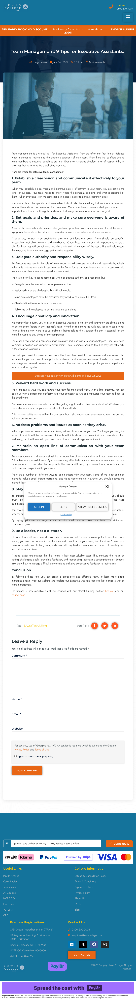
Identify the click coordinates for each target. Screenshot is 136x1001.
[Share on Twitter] (104, 625)
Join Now (122, 843)
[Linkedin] (72, 944)
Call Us (121, 5)
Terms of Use (42, 749)
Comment (19, 655)
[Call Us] (111, 6)
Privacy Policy (21, 749)
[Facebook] (94, 944)
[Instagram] (105, 944)
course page (18, 595)
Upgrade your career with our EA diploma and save (68, 376)
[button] (106, 486)
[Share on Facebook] (94, 626)
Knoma (109, 591)
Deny (63, 507)
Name (17, 699)
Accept (39, 507)
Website (17, 728)
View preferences (92, 507)
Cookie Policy (66, 514)
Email (16, 714)
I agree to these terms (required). (35, 756)
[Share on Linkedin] (114, 625)
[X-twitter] (83, 944)
